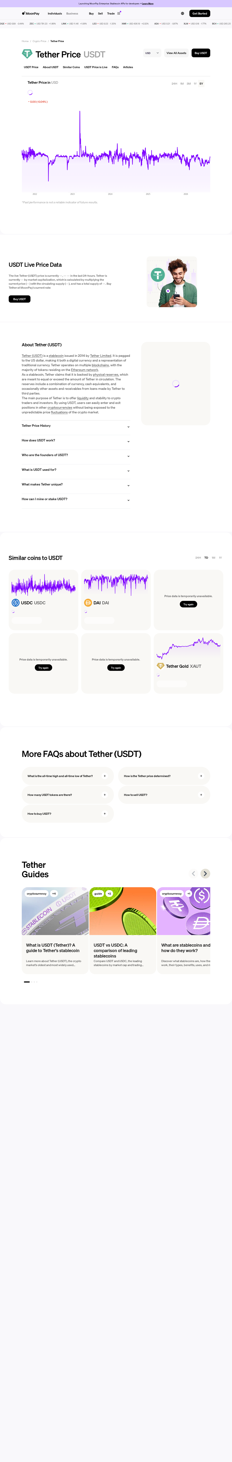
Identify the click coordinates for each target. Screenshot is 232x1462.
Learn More (148, 3)
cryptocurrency (36, 893)
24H (198, 557)
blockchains (100, 365)
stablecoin (56, 355)
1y (195, 83)
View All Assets (176, 53)
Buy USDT (201, 53)
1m (182, 83)
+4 (54, 893)
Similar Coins (71, 67)
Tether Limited (100, 355)
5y (201, 83)
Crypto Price (39, 41)
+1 (188, 893)
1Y (220, 557)
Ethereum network (84, 369)
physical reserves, (106, 374)
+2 (109, 893)
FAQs (115, 67)
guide (98, 893)
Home (25, 41)
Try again (188, 604)
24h (174, 83)
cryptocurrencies (59, 407)
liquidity (83, 398)
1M (213, 557)
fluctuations (59, 412)
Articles (128, 67)
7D (206, 557)
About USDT (51, 67)
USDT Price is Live (95, 67)
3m (189, 83)
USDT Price (31, 67)
